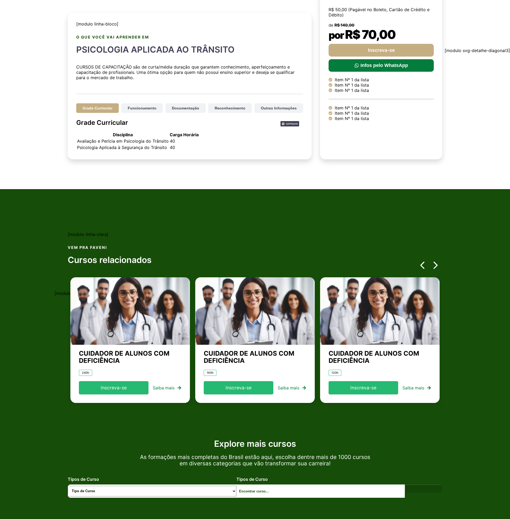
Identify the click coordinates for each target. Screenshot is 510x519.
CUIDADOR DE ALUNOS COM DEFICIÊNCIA (124, 357)
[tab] (97, 108)
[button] (289, 123)
